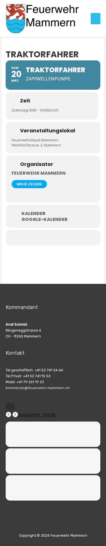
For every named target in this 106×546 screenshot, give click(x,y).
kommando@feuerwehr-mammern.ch (38, 388)
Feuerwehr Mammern (39, 173)
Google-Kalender (44, 219)
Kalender (33, 213)
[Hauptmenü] (95, 18)
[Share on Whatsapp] (48, 238)
